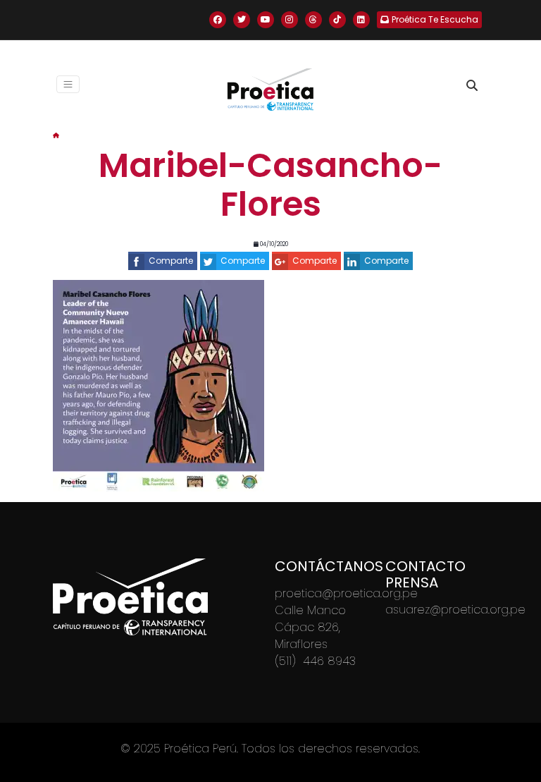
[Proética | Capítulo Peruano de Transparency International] (270, 89)
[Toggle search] (472, 85)
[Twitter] (241, 19)
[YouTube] (265, 19)
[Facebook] (217, 19)
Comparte (171, 261)
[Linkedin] (361, 19)
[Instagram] (289, 19)
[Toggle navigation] (68, 84)
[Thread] (313, 19)
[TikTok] (337, 19)
